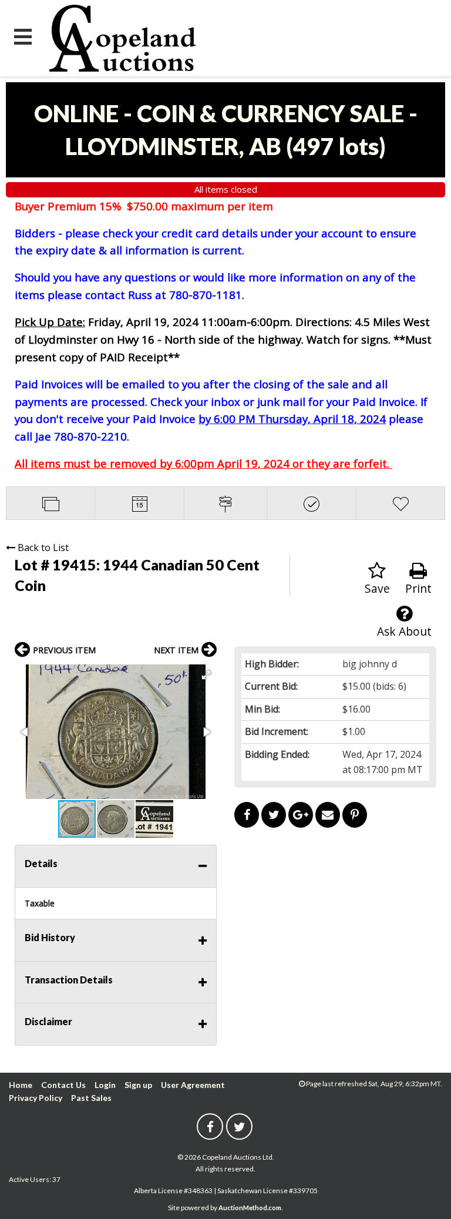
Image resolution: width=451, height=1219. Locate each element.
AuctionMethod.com (249, 1207)
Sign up (138, 1085)
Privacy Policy (35, 1098)
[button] (206, 675)
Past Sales (91, 1098)
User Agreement (193, 1085)
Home (20, 1085)
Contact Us (63, 1085)
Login (105, 1085)
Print (418, 588)
